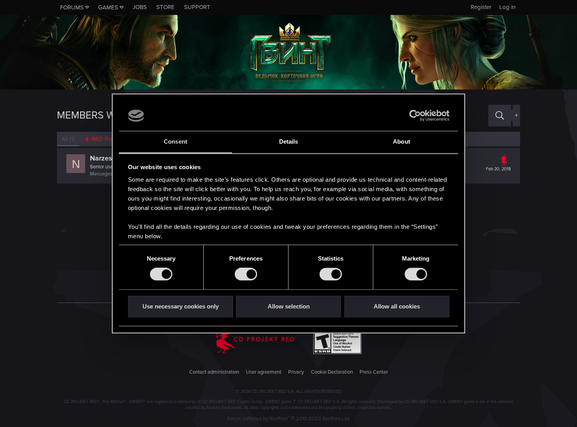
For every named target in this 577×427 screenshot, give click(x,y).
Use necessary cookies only (180, 306)
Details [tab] (288, 141)
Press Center (374, 372)
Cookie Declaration (332, 372)
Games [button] (108, 7)
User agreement (263, 372)
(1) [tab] (68, 138)
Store (165, 7)
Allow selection (289, 306)
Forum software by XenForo (288, 419)
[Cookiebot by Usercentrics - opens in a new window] (415, 116)
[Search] (499, 115)
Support (197, 7)
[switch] (246, 274)
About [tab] (401, 141)
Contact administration (214, 372)
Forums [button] (72, 7)
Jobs (140, 7)
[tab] (104, 139)
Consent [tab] (175, 141)
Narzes (101, 158)
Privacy (296, 372)
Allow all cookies (397, 306)
